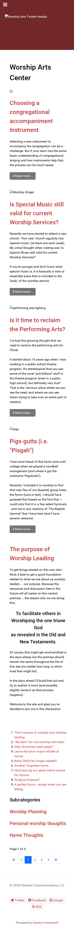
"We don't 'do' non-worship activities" (39, 742)
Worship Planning (28, 811)
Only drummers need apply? (33, 747)
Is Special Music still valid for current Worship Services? (37, 213)
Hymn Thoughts (26, 835)
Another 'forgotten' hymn (31, 765)
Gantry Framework (45, 922)
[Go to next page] (48, 860)
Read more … (23, 176)
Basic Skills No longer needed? (35, 761)
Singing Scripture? (27, 780)
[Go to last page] (56, 860)
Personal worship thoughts (38, 823)
